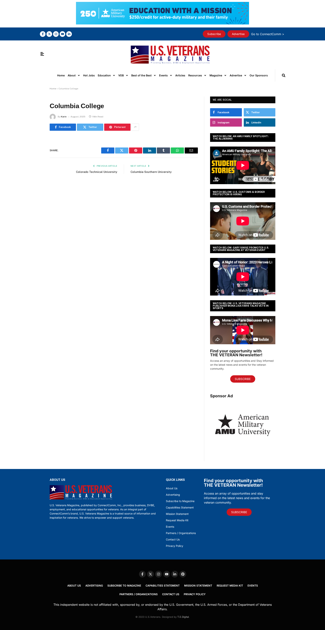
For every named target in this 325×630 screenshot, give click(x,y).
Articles (180, 75)
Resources (195, 75)
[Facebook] (36, 149)
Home (61, 75)
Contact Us (173, 539)
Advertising (173, 494)
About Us (171, 488)
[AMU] (243, 447)
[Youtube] (62, 34)
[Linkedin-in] (69, 34)
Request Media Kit (177, 520)
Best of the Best (141, 75)
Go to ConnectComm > (267, 34)
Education (104, 75)
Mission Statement (177, 513)
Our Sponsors (259, 75)
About (72, 75)
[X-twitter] (49, 34)
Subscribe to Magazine (180, 501)
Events (163, 75)
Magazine (216, 75)
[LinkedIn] (36, 168)
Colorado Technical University (96, 171)
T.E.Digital (183, 616)
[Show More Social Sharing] (135, 127)
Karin (64, 116)
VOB (121, 75)
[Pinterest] (36, 178)
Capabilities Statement (180, 507)
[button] (283, 75)
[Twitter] (36, 159)
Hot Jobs (89, 75)
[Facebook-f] (43, 34)
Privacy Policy (174, 545)
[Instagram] (56, 34)
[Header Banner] (162, 23)
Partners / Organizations (181, 533)
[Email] (36, 187)
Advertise (236, 75)
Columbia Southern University (151, 171)
